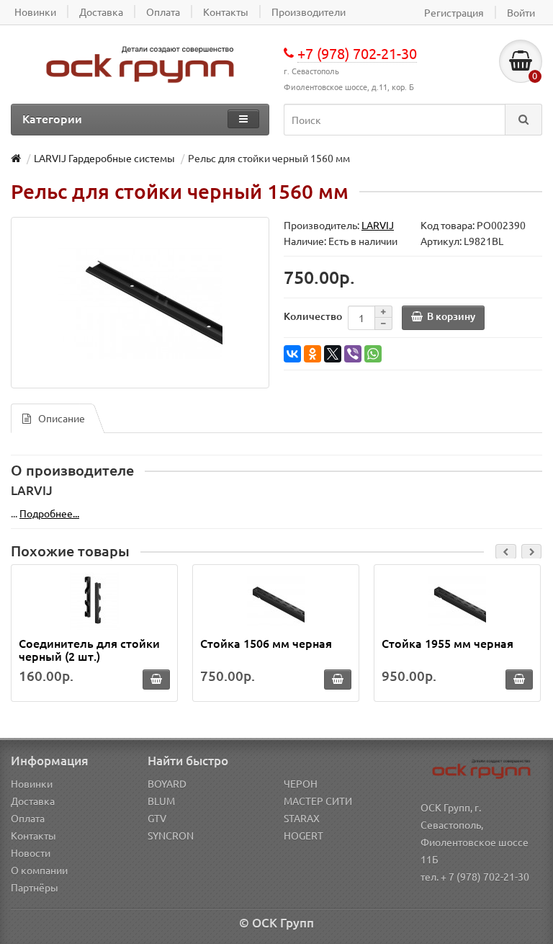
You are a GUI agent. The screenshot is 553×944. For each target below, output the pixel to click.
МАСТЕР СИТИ (318, 800)
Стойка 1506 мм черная (266, 643)
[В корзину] (156, 679)
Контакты (33, 835)
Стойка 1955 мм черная (447, 643)
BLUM (161, 800)
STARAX (302, 817)
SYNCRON (171, 835)
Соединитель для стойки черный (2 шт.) (89, 649)
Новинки (32, 783)
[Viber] (352, 353)
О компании (39, 869)
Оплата (28, 817)
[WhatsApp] (373, 353)
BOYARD (167, 783)
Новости (30, 852)
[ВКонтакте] (292, 353)
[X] (332, 353)
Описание (61, 417)
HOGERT (303, 835)
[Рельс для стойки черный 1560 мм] (140, 302)
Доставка (33, 800)
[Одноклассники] (312, 353)
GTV (157, 817)
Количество (313, 316)
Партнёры (34, 887)
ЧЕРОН (301, 783)
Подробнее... (49, 513)
